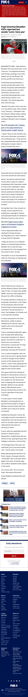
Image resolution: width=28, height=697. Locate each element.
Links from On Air (17, 597)
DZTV (2, 636)
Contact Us (15, 615)
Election (3, 583)
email (19, 681)
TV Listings (15, 627)
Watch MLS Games (17, 673)
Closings (15, 578)
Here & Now (4, 644)
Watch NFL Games (17, 652)
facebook (8, 681)
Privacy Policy (15, 562)
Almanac (15, 581)
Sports (3, 595)
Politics (2, 585)
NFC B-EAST (4, 634)
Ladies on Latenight (5, 625)
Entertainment (16, 604)
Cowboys (3, 597)
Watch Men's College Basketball (17, 665)
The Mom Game (5, 641)
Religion (20, 34)
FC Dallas (3, 604)
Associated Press (14, 34)
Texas (2, 578)
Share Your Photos (17, 589)
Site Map (15, 637)
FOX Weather (16, 585)
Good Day (16, 595)
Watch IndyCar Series (16, 662)
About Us (16, 613)
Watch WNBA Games (16, 671)
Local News (4, 576)
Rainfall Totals (16, 583)
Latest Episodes (4, 614)
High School (4, 609)
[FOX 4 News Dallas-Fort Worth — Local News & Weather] (5, 2)
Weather (15, 574)
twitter (11, 681)
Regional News (4, 649)
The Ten (3, 619)
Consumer (3, 586)
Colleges (3, 608)
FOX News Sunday (5, 592)
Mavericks (3, 601)
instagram (14, 681)
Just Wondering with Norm (5, 638)
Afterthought (4, 632)
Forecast (15, 576)
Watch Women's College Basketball (17, 668)
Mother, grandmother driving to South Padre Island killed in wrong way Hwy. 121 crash (17, 508)
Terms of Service (15, 564)
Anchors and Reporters (16, 617)
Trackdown (3, 629)
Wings (2, 606)
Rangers (3, 599)
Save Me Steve (16, 608)
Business (3, 588)
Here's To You (4, 642)
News (3, 574)
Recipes (14, 601)
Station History (16, 620)
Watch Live (21, 2)
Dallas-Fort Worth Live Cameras (17, 587)
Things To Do (16, 606)
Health (2, 590)
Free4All (3, 622)
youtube (17, 681)
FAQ (14, 622)
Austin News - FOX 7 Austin (5, 655)
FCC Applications (17, 630)
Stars (2, 602)
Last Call (3, 624)
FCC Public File (16, 629)
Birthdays (15, 599)
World (12, 483)
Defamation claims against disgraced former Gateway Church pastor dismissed (16, 515)
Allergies (15, 579)
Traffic (14, 602)
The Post (3, 620)
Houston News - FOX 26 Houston (5, 652)
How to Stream (16, 623)
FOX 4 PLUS (15, 632)
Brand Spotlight (16, 635)
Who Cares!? (4, 631)
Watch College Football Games (16, 654)
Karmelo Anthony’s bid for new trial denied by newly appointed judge (18, 533)
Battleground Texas (5, 627)
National (3, 579)
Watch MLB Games (17, 656)
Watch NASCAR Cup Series (17, 659)
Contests (15, 634)
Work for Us (15, 625)
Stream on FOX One (16, 649)
